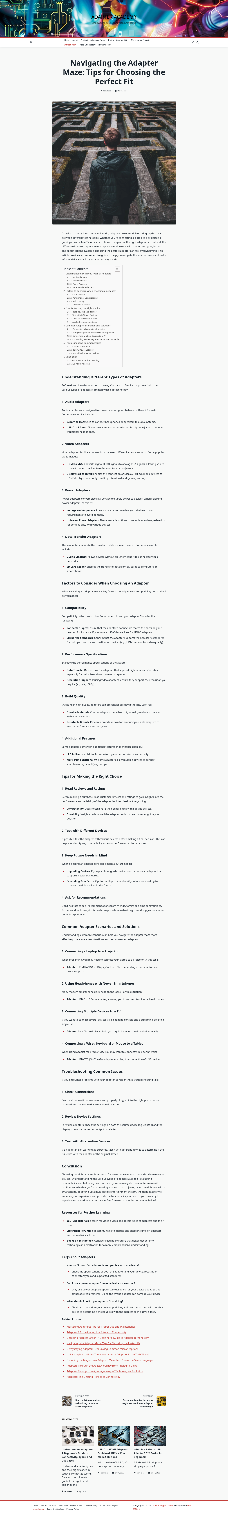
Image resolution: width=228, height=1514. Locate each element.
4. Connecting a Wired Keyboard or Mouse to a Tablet (94, 339)
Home (67, 40)
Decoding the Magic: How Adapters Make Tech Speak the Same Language (110, 1360)
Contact (84, 40)
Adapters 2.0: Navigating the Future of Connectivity (96, 1332)
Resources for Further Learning (84, 360)
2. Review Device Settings (82, 349)
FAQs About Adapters (80, 363)
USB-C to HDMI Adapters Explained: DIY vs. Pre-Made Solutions (113, 1453)
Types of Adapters (87, 44)
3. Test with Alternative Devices (84, 353)
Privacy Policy (104, 44)
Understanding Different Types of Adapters (88, 273)
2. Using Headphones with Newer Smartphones (92, 332)
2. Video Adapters (78, 280)
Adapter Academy (114, 16)
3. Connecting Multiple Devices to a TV (87, 335)
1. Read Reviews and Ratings (83, 311)
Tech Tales (107, 91)
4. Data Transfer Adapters (82, 287)
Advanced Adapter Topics (102, 40)
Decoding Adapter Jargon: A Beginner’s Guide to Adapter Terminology (108, 1337)
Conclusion (71, 356)
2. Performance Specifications (84, 297)
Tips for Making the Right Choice (83, 308)
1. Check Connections (80, 346)
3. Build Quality (77, 301)
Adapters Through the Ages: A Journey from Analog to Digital (102, 1365)
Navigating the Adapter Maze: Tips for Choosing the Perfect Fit (103, 1343)
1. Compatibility (77, 294)
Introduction (70, 44)
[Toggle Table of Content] (115, 269)
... (125, 1466)
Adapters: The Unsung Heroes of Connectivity (93, 1376)
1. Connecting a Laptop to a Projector (87, 329)
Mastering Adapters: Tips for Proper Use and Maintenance (101, 1326)
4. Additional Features (80, 304)
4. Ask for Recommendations (83, 322)
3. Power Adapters (78, 284)
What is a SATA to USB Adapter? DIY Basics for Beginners (148, 1453)
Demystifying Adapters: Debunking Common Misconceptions (103, 1349)
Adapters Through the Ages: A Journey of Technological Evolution (105, 1371)
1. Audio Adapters (78, 277)
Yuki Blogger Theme (163, 1505)
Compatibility (122, 40)
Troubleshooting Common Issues (83, 342)
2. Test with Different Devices (83, 315)
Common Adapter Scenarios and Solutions (88, 325)
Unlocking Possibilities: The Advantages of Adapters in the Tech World (108, 1354)
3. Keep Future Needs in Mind (84, 318)
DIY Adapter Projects (140, 40)
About (75, 40)
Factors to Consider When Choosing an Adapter (91, 290)
